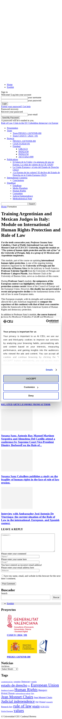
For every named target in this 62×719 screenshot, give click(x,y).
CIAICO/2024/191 (21, 143)
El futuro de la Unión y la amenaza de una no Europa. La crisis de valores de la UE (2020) (33, 163)
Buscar (56, 597)
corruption (17, 682)
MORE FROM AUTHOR (37, 404)
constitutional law (7, 682)
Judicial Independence (23, 196)
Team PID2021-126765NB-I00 (27, 133)
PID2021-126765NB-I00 (24, 141)
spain (36, 706)
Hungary (42, 690)
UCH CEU (44, 707)
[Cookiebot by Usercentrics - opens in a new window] (46, 321)
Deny (31, 395)
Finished (16, 146)
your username (34, 97)
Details (49, 370)
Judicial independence (18, 701)
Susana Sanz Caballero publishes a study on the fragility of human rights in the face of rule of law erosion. (30, 479)
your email (32, 114)
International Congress (17, 177)
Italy (32, 693)
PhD (37, 702)
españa (34, 681)
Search (4, 593)
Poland (42, 702)
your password (34, 100)
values (19, 710)
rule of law (22, 706)
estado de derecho (14, 685)
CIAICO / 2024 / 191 (17, 635)
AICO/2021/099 (25, 157)
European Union (45, 685)
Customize (29, 387)
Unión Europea (7, 711)
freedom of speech (7, 690)
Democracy (26, 681)
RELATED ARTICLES (13, 404)
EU (29, 686)
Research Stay (7, 707)
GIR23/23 (23, 149)
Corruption (18, 193)
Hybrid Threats (8, 693)
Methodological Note (22, 198)
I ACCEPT (31, 378)
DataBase (11, 183)
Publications (12, 159)
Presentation (12, 128)
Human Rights (19, 191)
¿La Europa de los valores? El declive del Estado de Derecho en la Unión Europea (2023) (36, 173)
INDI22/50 (23, 154)
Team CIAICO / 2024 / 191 (25, 136)
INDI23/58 (23, 151)
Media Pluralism (20, 188)
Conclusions (18, 180)
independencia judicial (22, 693)
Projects (10, 138)
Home (10, 84)
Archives (5, 666)
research (49, 702)
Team (9, 130)
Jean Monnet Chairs (17, 697)
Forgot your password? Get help (16, 106)
